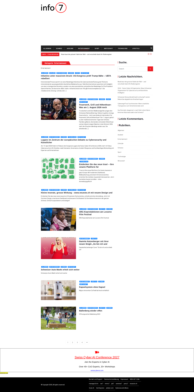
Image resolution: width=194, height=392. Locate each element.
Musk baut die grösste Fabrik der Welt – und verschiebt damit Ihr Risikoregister (86, 54)
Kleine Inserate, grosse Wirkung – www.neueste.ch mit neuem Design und (76, 193)
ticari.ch (91, 388)
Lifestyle (135, 48)
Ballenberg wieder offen (90, 311)
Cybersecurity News (121, 388)
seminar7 (119, 383)
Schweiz (59, 48)
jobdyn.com (110, 388)
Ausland (70, 48)
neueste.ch (133, 383)
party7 (126, 383)
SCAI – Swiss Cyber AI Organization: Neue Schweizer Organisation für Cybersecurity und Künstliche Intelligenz (135, 90)
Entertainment (84, 48)
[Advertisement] (97, 30)
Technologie (122, 48)
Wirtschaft (108, 48)
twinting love (100, 388)
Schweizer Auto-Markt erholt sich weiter (60, 270)
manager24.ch (93, 383)
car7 (101, 383)
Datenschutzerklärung (111, 379)
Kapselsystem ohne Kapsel (92, 287)
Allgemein (47, 48)
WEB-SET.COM (134, 379)
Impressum (124, 379)
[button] (149, 54)
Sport (97, 48)
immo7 (107, 383)
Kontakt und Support (95, 379)
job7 (112, 383)
